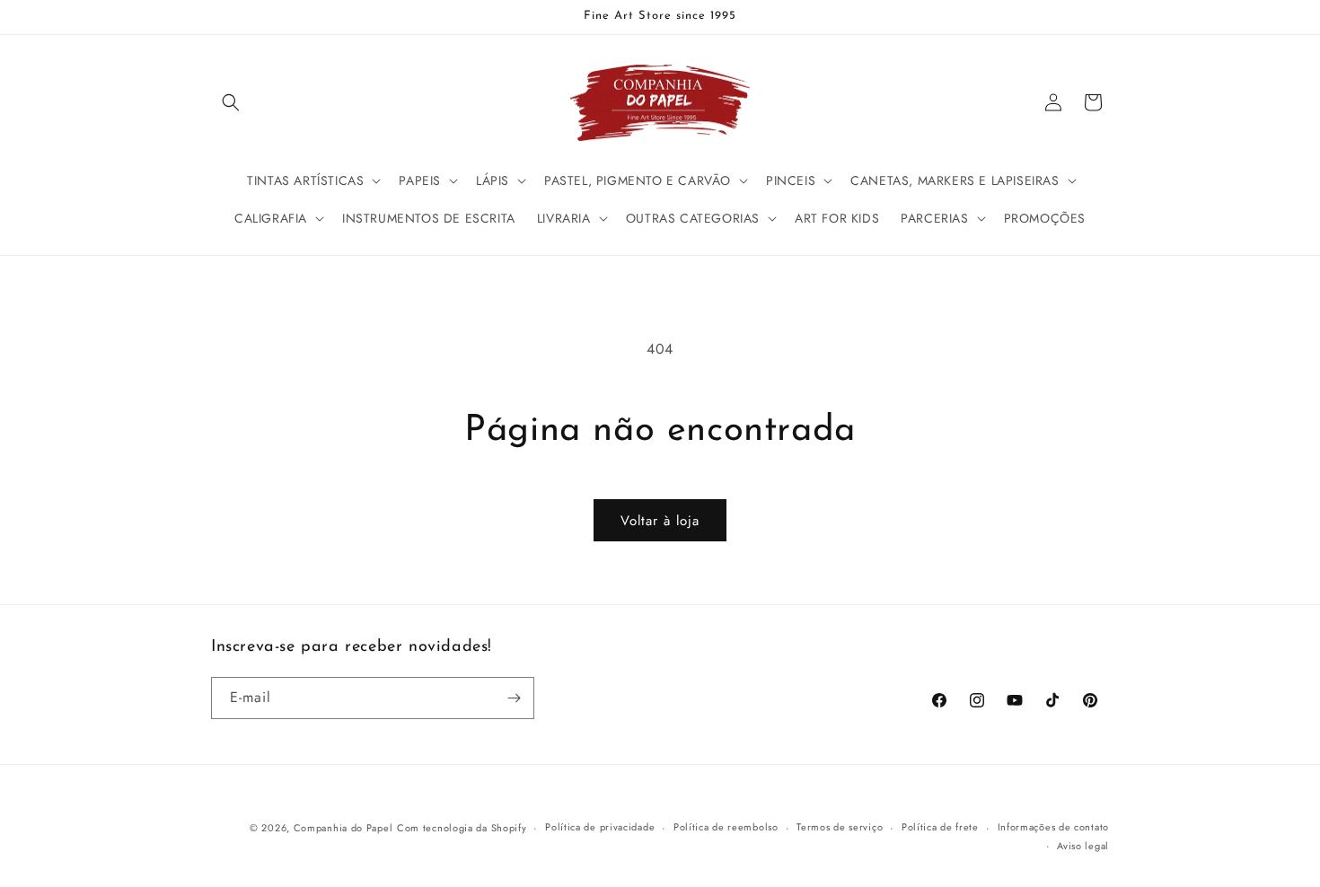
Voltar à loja (660, 521)
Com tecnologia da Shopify (462, 828)
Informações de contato (1053, 827)
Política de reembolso (726, 827)
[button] (231, 102)
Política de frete (940, 827)
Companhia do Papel (343, 828)
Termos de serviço (839, 827)
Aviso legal (1083, 846)
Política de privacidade (600, 827)
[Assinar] (513, 698)
